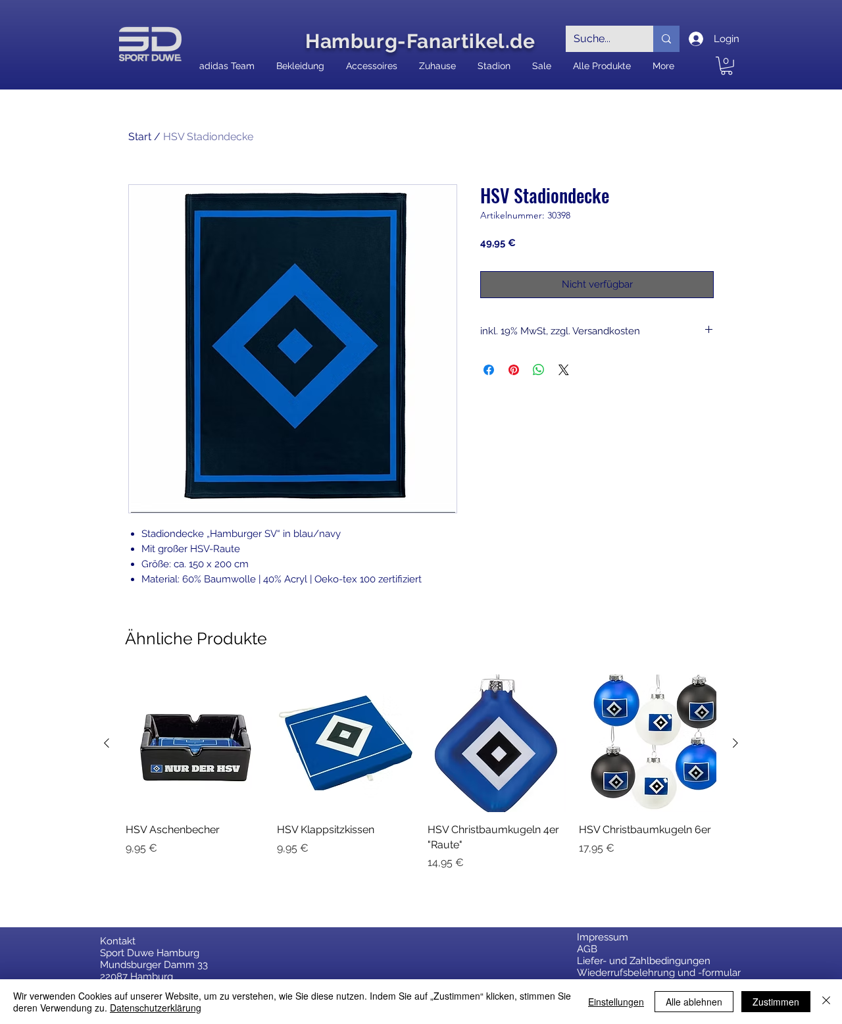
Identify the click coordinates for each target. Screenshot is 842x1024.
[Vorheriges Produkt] (106, 743)
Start (139, 136)
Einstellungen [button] (616, 1001)
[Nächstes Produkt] (735, 743)
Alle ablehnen (694, 1001)
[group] (421, 772)
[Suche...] (666, 39)
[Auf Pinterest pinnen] (514, 370)
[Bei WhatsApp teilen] (539, 370)
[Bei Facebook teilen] (489, 370)
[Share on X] (564, 370)
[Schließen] (826, 1001)
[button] (726, 66)
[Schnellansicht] (195, 744)
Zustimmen (776, 1001)
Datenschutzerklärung (155, 1007)
